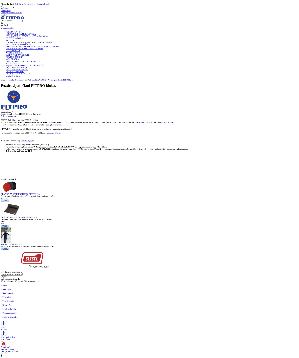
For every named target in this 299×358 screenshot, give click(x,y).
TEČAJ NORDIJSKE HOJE (16, 68)
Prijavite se (19, 4)
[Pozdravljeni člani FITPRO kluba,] (14, 108)
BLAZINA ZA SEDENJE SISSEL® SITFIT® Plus (20, 194)
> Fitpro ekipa (6, 297)
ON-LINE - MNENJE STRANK (18, 74)
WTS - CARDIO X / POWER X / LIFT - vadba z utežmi (27, 36)
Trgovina (4, 9)
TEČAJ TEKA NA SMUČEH (17, 70)
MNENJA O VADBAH (15, 72)
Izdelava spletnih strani (9, 351)
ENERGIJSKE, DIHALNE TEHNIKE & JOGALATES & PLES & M (32, 47)
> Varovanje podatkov (9, 313)
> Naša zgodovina (7, 293)
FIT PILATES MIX (13, 51)
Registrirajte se (29, 4)
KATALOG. (168, 122)
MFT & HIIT (11, 40)
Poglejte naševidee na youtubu (7, 348)
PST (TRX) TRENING (14, 53)
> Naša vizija (6, 289)
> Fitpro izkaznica (7, 301)
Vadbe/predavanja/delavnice (11, 13)
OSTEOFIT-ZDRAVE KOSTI (17, 55)
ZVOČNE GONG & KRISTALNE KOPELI (23, 61)
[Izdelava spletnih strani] (4, 353)
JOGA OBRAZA (12, 59)
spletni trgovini (144, 122)
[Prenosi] (7, 26)
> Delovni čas (6, 305)
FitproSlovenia (4, 328)
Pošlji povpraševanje (8, 116)
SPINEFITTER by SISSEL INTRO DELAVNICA (25, 65)
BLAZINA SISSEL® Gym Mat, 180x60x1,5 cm (19, 217)
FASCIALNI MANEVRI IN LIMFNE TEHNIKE (24, 49)
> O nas (4, 285)
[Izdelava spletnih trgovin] (1, 354)
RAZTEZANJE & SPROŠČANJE (19, 44)
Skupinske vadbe (7, 28)
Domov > (5, 80)
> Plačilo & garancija (8, 317)
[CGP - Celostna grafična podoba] (1, 356)
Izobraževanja (6, 11)
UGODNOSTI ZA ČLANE (35, 80)
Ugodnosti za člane (13, 76)
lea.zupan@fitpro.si (54, 133)
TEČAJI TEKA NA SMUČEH (12, 244)
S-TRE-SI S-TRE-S (13, 63)
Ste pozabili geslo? (43, 4)
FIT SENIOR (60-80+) (14, 38)
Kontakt (4, 15)
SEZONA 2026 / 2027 (14, 32)
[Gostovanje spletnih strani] (1, 355)
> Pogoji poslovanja (8, 309)
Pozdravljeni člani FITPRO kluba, (60, 80)
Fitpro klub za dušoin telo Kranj (8, 338)
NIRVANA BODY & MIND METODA (21, 34)
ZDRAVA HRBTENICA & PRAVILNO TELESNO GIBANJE (30, 42)
